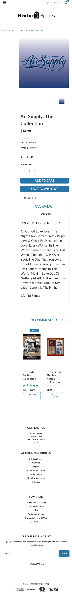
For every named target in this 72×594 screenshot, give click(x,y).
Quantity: (26, 164)
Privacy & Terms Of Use (36, 518)
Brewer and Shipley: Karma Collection (54, 376)
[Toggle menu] (4, 4)
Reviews (43, 214)
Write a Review (28, 147)
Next (66, 320)
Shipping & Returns (36, 478)
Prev (62, 320)
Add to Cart (32, 395)
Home (5, 30)
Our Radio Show (36, 506)
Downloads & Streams (36, 502)
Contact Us (36, 521)
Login (47, 2)
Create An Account (36, 470)
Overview (44, 206)
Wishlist (36, 462)
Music (14, 30)
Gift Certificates (36, 459)
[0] (63, 2)
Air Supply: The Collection (32, 30)
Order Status (36, 474)
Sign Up (57, 2)
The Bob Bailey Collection (29, 375)
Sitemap (36, 482)
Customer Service (36, 514)
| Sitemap (45, 583)
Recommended (44, 320)
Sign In (36, 466)
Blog (36, 510)
